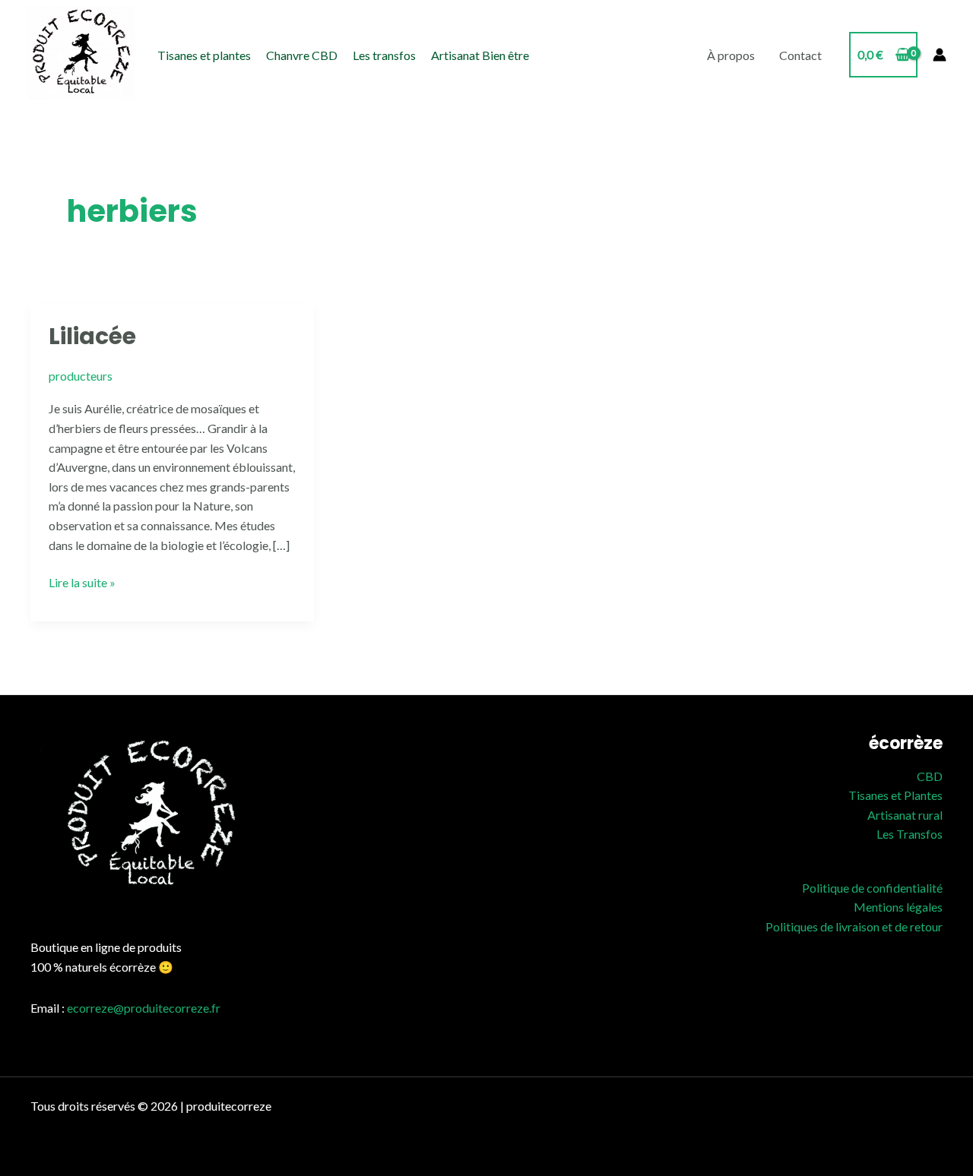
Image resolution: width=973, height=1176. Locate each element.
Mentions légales (898, 906)
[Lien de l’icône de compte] (939, 55)
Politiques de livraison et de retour (854, 926)
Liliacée (92, 336)
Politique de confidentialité (872, 887)
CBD (930, 776)
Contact (800, 55)
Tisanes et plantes (204, 55)
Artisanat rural (905, 815)
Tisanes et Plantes (895, 795)
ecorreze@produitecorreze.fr (143, 1008)
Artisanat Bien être (480, 55)
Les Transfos (909, 834)
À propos (731, 55)
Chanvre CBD (302, 55)
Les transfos (384, 55)
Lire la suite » (82, 581)
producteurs (81, 375)
